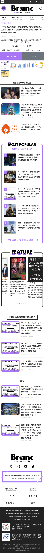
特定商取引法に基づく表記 (22, 516)
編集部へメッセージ (17, 510)
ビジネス (31, 18)
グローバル (33, 497)
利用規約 (11, 516)
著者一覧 (8, 510)
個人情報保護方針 (11, 513)
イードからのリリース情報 (22, 519)
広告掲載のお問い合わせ (31, 510)
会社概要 (34, 516)
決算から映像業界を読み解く (22, 317)
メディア (11, 497)
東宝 (22, 380)
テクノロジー (11, 504)
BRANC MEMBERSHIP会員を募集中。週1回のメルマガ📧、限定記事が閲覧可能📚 (22, 476)
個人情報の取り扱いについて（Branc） (28, 513)
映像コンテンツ (17, 18)
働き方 (33, 504)
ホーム (3, 18)
